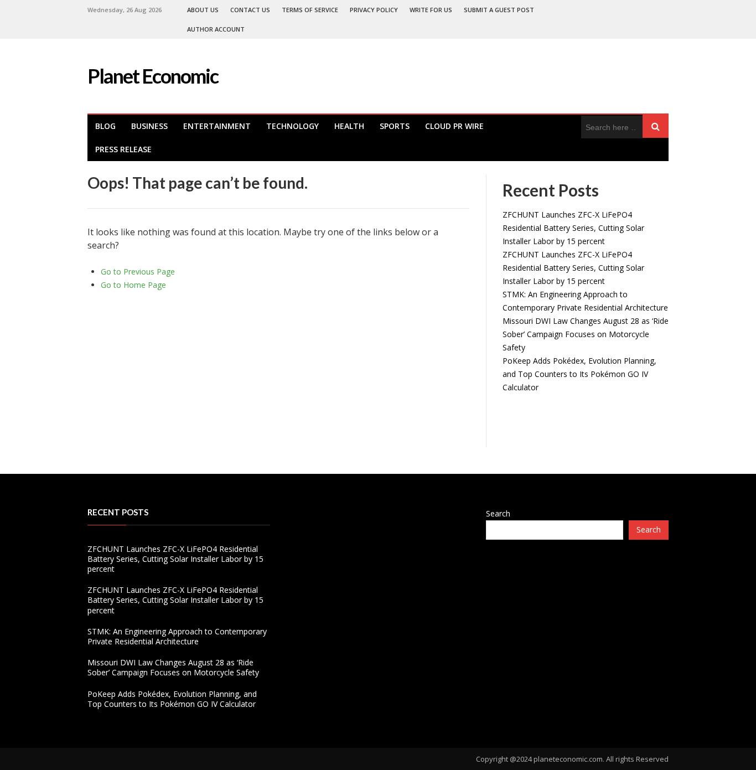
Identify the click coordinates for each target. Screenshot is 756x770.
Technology (292, 126)
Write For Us (431, 10)
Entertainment (217, 126)
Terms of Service (310, 10)
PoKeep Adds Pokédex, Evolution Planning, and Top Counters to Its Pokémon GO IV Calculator (579, 373)
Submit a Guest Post (499, 10)
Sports (395, 126)
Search (498, 513)
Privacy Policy (374, 10)
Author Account (216, 29)
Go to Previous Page (138, 271)
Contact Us (250, 10)
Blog (105, 126)
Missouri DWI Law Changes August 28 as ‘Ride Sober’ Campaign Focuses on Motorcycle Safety (586, 334)
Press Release (123, 149)
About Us (203, 10)
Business (149, 126)
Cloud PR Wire (454, 126)
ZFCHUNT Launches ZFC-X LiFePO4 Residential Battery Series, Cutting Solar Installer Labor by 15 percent (573, 227)
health (349, 126)
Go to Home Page (133, 285)
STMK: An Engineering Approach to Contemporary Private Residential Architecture (177, 636)
